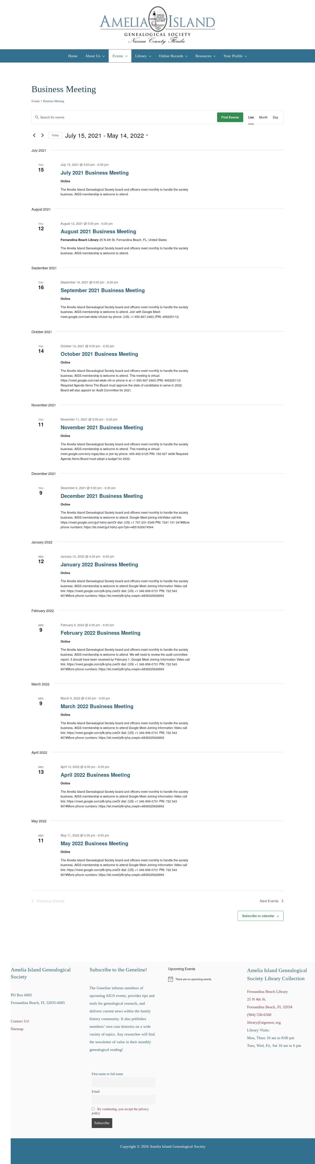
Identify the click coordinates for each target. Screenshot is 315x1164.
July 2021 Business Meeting (95, 172)
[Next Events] (42, 135)
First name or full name (107, 1074)
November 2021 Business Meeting (102, 427)
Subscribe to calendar (258, 916)
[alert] (202, 979)
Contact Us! (20, 1021)
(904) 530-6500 (259, 1015)
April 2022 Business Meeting (95, 774)
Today (55, 135)
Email (96, 1092)
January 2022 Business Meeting (99, 564)
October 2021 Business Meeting (99, 353)
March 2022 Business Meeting (97, 706)
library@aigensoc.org (264, 1022)
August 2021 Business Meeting (98, 231)
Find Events (230, 117)
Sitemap (17, 1029)
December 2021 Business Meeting (102, 495)
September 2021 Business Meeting (103, 290)
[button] (102, 55)
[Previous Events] (34, 135)
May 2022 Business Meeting (94, 843)
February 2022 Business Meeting (101, 632)
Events (36, 101)
